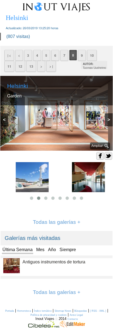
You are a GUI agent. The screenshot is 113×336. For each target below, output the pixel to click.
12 (20, 66)
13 (31, 66)
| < (9, 55)
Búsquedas (80, 311)
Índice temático (43, 311)
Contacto (72, 319)
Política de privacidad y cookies (48, 315)
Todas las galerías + (56, 222)
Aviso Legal (76, 315)
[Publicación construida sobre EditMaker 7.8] (72, 326)
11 (9, 66)
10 (92, 55)
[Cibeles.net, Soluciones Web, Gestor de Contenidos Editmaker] (44, 326)
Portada (9, 311)
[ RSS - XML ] (98, 311)
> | (51, 66)
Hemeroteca (24, 311)
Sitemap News (63, 311)
